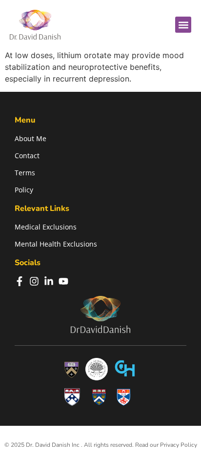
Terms (25, 172)
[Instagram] (34, 281)
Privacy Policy (178, 445)
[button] (183, 25)
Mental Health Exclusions (56, 244)
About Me (30, 138)
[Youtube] (63, 281)
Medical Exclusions (46, 226)
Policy (24, 189)
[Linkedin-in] (49, 281)
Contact (27, 155)
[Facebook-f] (19, 281)
